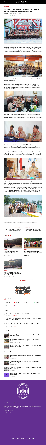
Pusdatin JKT (6, 13)
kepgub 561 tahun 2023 (21, 222)
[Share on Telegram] (9, 16)
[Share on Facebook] (16, 16)
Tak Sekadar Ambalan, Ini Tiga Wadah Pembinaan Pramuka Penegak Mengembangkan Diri (24, 362)
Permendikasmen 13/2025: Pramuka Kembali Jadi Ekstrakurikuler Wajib (22, 313)
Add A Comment (23, 280)
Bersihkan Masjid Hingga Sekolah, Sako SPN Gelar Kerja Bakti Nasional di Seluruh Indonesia (22, 324)
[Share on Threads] (12, 16)
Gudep (32, 438)
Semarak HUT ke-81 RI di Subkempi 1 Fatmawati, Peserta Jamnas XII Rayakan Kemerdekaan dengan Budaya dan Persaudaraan (33, 253)
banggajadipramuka (8, 222)
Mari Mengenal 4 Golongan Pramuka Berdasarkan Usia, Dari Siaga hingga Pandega (25, 356)
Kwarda (25, 249)
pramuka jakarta (33, 222)
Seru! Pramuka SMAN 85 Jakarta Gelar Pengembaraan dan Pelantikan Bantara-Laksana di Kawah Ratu (13, 230)
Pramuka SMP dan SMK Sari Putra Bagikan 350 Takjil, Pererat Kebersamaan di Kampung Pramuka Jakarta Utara (23, 319)
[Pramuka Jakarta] (23, 2)
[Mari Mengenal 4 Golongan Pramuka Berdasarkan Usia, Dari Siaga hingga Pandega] (6, 357)
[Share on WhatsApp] (10, 16)
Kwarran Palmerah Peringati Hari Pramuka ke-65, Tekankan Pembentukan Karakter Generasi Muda (13, 273)
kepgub (14, 222)
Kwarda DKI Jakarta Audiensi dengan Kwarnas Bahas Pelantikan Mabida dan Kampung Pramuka (33, 230)
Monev (28, 222)
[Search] (41, 2)
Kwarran (5, 249)
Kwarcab (22, 438)
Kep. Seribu (6, 6)
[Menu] (4, 2)
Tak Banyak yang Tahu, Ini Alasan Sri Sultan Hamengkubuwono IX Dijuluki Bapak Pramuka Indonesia (25, 368)
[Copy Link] (14, 16)
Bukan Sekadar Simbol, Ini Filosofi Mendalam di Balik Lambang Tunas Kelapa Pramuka (25, 374)
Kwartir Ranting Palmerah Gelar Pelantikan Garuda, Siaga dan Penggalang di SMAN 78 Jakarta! (11, 253)
